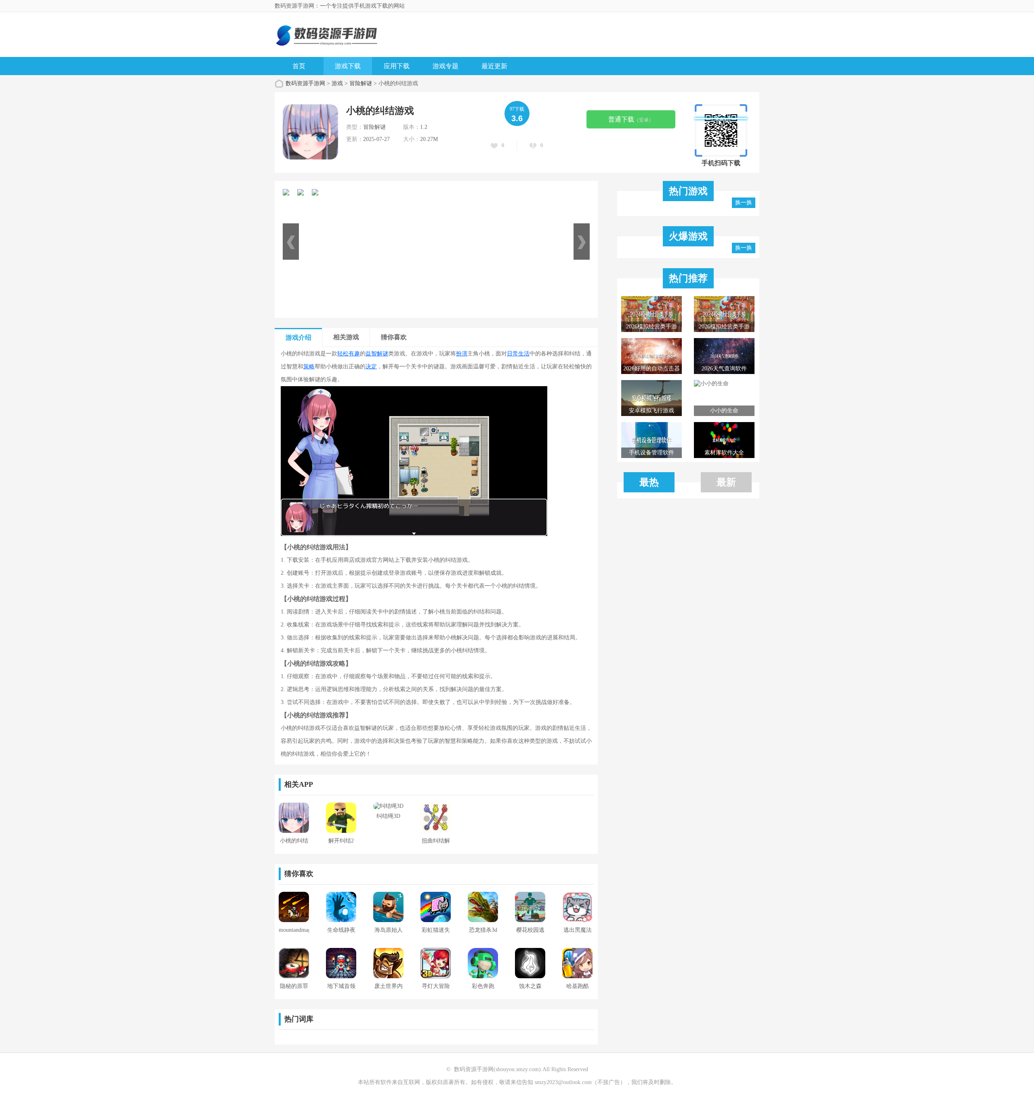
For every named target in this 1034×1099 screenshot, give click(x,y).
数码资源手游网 (305, 83)
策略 (309, 367)
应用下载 (397, 66)
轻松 (343, 354)
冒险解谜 (360, 83)
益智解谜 (377, 354)
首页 (298, 66)
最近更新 (494, 66)
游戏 (337, 83)
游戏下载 (348, 66)
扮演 (461, 354)
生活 (524, 354)
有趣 (354, 354)
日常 (512, 354)
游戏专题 (445, 66)
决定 (371, 367)
